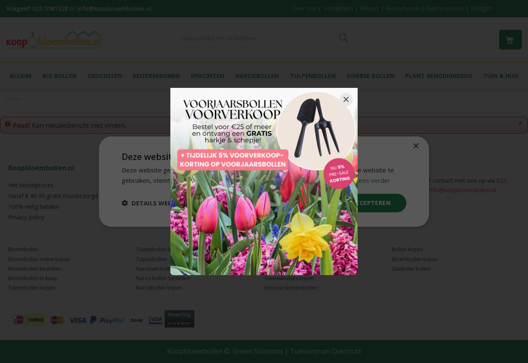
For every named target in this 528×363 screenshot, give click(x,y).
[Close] (346, 99)
